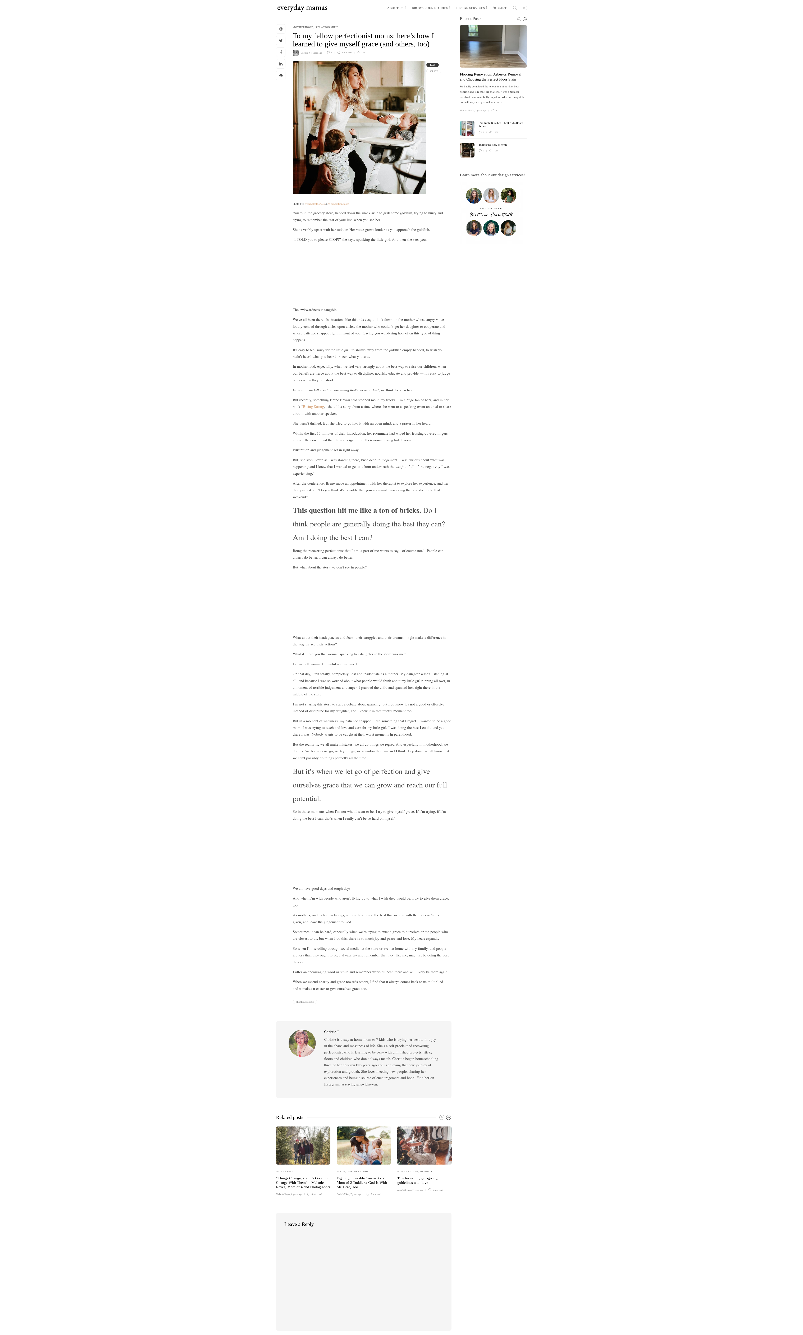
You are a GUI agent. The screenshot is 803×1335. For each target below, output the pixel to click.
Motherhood (303, 27)
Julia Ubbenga (404, 1190)
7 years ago (316, 52)
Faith (341, 1171)
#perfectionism (305, 1001)
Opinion (426, 1171)
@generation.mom (338, 204)
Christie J (305, 52)
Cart (502, 8)
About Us (395, 8)
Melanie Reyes (283, 1194)
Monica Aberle (467, 110)
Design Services (470, 8)
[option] (303, 1160)
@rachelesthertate (314, 204)
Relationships (327, 27)
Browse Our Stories (430, 8)
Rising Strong (313, 406)
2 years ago (480, 110)
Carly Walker (343, 1194)
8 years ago (296, 1194)
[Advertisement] (372, 275)
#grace (434, 71)
